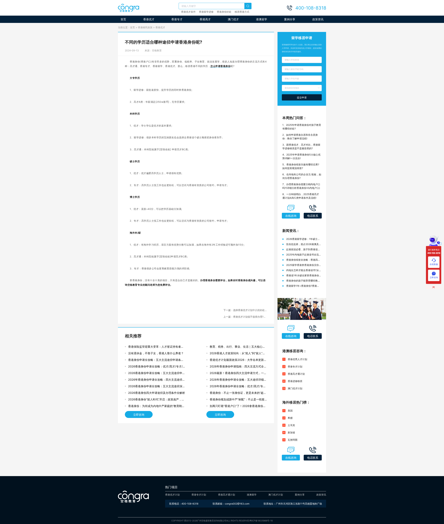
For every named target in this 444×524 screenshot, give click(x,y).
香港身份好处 (224, 12)
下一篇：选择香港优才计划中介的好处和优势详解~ (245, 310)
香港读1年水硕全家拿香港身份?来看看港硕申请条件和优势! (303, 275)
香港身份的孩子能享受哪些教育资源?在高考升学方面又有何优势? (303, 280)
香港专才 (176, 19)
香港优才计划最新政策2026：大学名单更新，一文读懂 (238, 360)
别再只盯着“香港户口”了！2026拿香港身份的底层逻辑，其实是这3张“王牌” (238, 406)
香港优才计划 (172, 494)
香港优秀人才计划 (297, 359)
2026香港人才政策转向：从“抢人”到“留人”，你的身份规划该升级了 (237, 354)
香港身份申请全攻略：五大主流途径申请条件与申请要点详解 (156, 360)
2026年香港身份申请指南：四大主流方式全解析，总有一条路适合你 (238, 367)
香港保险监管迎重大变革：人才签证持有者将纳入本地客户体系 (156, 347)
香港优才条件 (188, 12)
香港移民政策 (145, 27)
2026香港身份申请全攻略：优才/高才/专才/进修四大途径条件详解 (156, 367)
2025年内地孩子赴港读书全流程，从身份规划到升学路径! (302, 254)
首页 (123, 19)
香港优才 (148, 19)
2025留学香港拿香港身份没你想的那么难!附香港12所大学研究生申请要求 (303, 265)
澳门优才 (233, 19)
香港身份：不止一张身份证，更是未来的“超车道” (238, 393)
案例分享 (289, 19)
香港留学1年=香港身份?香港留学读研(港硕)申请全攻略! (302, 286)
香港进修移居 (295, 381)
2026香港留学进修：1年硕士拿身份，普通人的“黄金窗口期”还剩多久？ (303, 239)
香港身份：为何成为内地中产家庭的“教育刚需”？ (155, 406)
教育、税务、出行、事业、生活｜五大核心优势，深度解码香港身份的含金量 (237, 347)
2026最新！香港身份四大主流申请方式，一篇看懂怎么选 (238, 373)
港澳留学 (261, 19)
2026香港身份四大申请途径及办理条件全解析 (156, 393)
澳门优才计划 (295, 388)
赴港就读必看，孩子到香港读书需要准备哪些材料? (303, 249)
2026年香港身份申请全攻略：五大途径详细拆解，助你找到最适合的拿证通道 (238, 380)
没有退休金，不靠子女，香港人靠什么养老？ (156, 353)
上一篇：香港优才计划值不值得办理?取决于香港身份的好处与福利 (244, 316)
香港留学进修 (206, 12)
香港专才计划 (295, 366)
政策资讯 (317, 19)
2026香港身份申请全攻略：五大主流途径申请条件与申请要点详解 (156, 373)
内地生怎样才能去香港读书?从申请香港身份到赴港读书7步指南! (302, 270)
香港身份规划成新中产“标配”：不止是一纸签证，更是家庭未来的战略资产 (237, 400)
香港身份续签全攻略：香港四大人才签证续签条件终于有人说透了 (303, 260)
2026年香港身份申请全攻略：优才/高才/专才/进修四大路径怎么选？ (238, 386)
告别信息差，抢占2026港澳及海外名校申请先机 (303, 244)
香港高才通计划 (296, 373)
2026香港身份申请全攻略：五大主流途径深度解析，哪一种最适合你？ (156, 386)
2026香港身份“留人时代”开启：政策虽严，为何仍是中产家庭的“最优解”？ (156, 400)
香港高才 (205, 19)
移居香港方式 (242, 12)
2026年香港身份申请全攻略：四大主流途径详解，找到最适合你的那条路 (156, 380)
